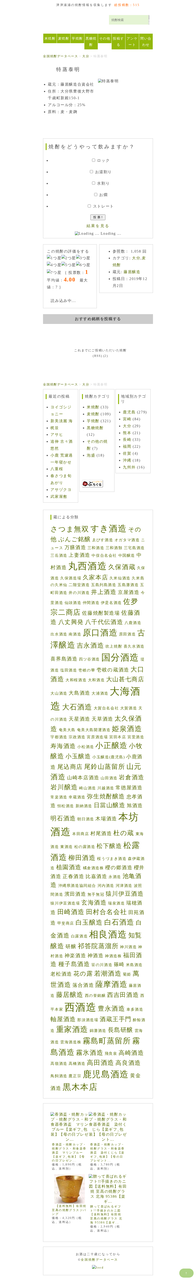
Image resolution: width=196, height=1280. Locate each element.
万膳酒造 (75, 547)
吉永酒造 (90, 645)
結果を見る (98, 226)
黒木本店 (80, 1087)
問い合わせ (145, 41)
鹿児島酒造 (106, 1074)
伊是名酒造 (111, 603)
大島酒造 (79, 693)
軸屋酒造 (63, 1019)
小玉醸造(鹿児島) (108, 757)
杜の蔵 (123, 833)
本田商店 (80, 834)
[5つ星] (68, 265)
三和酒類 (114, 548)
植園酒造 (69, 867)
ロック (103, 160)
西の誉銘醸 (95, 996)
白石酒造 (119, 922)
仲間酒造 (91, 603)
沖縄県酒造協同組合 (77, 886)
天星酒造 (79, 719)
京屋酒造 (128, 592)
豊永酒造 (111, 1008)
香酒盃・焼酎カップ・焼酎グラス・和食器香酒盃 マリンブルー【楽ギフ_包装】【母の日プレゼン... (69, 1152)
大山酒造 (58, 693)
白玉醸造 (89, 922)
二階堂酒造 (79, 585)
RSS (97, 356)
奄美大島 (67, 730)
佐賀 (127, 453)
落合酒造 (83, 985)
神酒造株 (113, 956)
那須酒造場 (87, 1020)
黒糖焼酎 (91, 41)
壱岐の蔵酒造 (113, 670)
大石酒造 (77, 707)
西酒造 (81, 1007)
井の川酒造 (79, 593)
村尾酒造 (101, 833)
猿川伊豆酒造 (125, 893)
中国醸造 (126, 555)
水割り (103, 183)
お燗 (103, 195)
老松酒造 (61, 974)
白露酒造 (79, 936)
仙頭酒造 (73, 603)
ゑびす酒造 (102, 540)
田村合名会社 (106, 912)
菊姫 (127, 974)
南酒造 (75, 634)
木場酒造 (106, 819)
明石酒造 (63, 818)
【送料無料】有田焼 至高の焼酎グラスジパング (71, 1210)
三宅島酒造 (134, 548)
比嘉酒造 (96, 876)
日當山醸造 (109, 805)
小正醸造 (111, 745)
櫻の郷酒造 (118, 867)
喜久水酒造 (134, 646)
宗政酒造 (77, 737)
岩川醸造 (64, 787)
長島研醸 (120, 1030)
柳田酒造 (82, 857)
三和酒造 (95, 548)
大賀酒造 (128, 708)
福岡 (127, 446)
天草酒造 (102, 719)
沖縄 (127, 460)
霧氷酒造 (89, 1052)
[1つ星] (54, 258)
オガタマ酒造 (127, 540)
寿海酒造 (63, 746)
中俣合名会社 (104, 555)
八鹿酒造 (133, 623)
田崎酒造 (71, 912)
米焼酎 (49, 38)
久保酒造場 (70, 578)
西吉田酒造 (123, 995)
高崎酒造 (131, 1053)
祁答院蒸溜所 (98, 946)
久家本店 (95, 577)
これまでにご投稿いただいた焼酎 (100, 350)
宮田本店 (117, 737)
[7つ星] (54, 272)
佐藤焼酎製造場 (101, 613)
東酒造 (66, 847)
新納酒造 (84, 806)
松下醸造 (109, 846)
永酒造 (115, 877)
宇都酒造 (58, 737)
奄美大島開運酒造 (94, 730)
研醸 (70, 946)
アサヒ (56, 434)
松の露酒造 (84, 847)
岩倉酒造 (131, 777)
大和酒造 (96, 680)
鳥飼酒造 (58, 1076)
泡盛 (91, 455)
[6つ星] (83, 265)
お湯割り (103, 172)
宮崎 (127, 419)
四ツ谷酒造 (89, 659)
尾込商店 (70, 767)
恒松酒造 (65, 806)
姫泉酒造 (127, 729)
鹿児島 (129, 412)
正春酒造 (73, 876)
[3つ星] (83, 258)
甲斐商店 (65, 923)
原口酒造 (100, 632)
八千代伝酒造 (104, 622)
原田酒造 (127, 634)
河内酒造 (106, 886)
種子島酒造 (74, 964)
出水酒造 (58, 634)
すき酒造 (108, 528)
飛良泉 (111, 1053)
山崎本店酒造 (83, 777)
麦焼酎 (63, 38)
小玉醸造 (78, 756)
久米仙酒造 (120, 578)
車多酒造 (134, 1009)
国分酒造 (120, 657)
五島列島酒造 (103, 585)
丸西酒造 (87, 566)
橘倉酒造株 (93, 868)
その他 (104, 38)
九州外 (129, 467)
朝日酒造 (85, 819)
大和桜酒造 (76, 680)
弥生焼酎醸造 (106, 796)
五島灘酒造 (128, 585)
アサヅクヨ (60, 490)
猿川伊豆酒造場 (65, 903)
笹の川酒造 (101, 965)
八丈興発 (71, 622)
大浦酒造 (100, 693)
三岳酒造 (58, 555)
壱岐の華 (86, 670)
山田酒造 (109, 778)
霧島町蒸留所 (107, 1041)
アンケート (132, 41)
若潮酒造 (107, 973)
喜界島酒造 (63, 659)
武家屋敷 (58, 496)
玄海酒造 (94, 902)
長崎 (127, 439)
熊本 (127, 433)
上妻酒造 (79, 555)
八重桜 (56, 469)
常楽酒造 (58, 797)
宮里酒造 (135, 737)
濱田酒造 (75, 894)
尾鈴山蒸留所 (104, 766)
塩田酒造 (68, 670)
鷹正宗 (75, 1076)
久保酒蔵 (122, 567)
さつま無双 (69, 529)
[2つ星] (68, 258)
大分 (136, 258)
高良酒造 (128, 1063)
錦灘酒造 (98, 1031)
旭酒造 (135, 805)
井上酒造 (103, 592)
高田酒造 (100, 1062)
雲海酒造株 (70, 1042)
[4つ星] (54, 265)
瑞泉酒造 (116, 903)
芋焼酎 (77, 38)
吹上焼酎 (113, 646)
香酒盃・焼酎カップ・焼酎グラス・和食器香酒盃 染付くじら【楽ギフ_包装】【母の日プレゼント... (107, 1152)
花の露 (83, 973)
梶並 (54, 428)
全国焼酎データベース (76, 22)
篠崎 (119, 964)
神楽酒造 (75, 955)
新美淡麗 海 (61, 421)
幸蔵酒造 (77, 797)
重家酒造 (72, 1029)
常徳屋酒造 (128, 788)
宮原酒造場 (97, 737)
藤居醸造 (132, 272)
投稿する (118, 41)
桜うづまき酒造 (111, 859)
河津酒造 (124, 886)
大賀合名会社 (106, 708)
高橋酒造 (77, 1063)
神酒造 (95, 955)
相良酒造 (108, 934)
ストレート (103, 206)
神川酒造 (128, 947)
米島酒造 (134, 965)
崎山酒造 (87, 788)
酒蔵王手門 (115, 1019)
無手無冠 (95, 894)
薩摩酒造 (111, 984)
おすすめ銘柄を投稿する (98, 319)
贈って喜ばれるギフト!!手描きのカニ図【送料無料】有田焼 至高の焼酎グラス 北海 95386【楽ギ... (106, 1214)
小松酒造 (85, 747)
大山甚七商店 (125, 679)
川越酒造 (105, 788)
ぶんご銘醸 (74, 539)
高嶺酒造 (58, 1063)
